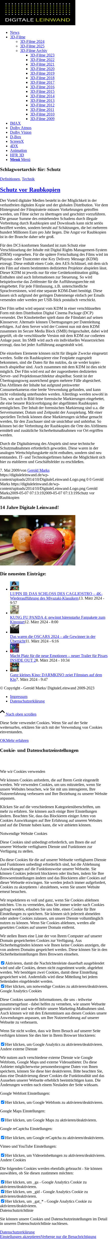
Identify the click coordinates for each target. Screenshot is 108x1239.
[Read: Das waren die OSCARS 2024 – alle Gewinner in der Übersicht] (14, 632)
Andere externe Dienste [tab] (18, 1049)
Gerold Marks (38, 470)
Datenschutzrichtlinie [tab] (16, 1210)
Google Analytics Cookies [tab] (21, 991)
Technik (28, 179)
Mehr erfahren (17, 740)
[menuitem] (59, 32)
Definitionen (10, 179)
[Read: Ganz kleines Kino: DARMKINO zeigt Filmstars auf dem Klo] (14, 670)
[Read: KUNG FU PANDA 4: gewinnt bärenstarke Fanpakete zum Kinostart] (14, 613)
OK (3, 740)
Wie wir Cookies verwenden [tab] (22, 771)
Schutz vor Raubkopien (30, 189)
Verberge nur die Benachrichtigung (68, 1236)
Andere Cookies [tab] (13, 1160)
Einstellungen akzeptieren (20, 1236)
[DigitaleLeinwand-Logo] (37, 24)
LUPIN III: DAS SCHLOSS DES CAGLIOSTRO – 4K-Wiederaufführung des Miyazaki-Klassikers (56, 596)
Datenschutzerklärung (17, 1232)
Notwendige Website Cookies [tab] (23, 833)
